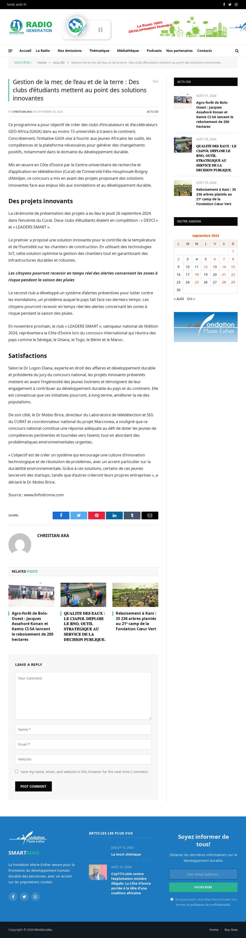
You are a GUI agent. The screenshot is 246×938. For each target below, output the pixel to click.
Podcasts (154, 50)
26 (206, 282)
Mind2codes (43, 929)
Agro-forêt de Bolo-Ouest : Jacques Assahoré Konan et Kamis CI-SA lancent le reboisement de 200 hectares (32, 626)
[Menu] (10, 50)
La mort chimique (126, 854)
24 (188, 282)
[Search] (236, 50)
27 (215, 282)
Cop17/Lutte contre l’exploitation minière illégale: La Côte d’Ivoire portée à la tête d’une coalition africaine (131, 883)
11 (197, 266)
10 (188, 266)
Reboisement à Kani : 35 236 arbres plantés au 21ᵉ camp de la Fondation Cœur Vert (136, 621)
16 (178, 274)
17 (188, 274)
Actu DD (152, 111)
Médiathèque (128, 50)
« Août (179, 298)
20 (215, 274)
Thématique (99, 50)
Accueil (25, 50)
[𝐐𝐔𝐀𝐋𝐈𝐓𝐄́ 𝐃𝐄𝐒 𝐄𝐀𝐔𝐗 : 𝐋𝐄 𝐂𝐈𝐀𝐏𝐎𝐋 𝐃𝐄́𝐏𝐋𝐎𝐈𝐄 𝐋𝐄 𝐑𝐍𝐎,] (83, 595)
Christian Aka (22, 111)
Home (213, 929)
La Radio (43, 50)
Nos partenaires (179, 50)
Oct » (191, 298)
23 (178, 282)
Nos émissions (70, 50)
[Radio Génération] (31, 27)
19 (206, 274)
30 (178, 290)
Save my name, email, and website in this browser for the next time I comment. (85, 771)
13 (215, 266)
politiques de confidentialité (210, 905)
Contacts (204, 50)
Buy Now (231, 929)
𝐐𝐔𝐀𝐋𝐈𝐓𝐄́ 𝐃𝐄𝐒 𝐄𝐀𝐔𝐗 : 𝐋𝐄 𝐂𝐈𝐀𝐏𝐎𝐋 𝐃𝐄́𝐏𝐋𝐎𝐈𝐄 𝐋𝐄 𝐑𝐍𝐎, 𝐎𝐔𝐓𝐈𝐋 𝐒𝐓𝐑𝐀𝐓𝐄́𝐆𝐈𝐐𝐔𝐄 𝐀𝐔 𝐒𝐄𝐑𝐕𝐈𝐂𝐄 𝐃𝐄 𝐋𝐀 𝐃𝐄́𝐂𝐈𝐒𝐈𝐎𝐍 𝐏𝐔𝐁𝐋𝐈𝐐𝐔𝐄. (85, 626)
